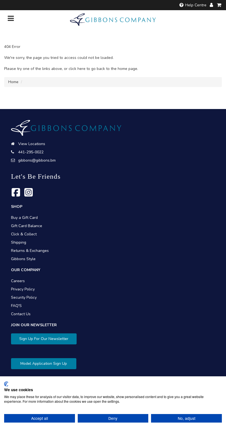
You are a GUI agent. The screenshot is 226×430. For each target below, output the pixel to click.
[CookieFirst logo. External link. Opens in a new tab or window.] (6, 384)
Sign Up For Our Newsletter (43, 338)
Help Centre (195, 5)
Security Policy (24, 297)
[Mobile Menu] (11, 19)
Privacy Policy (23, 289)
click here (77, 68)
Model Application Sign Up (43, 363)
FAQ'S (16, 305)
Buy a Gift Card (24, 217)
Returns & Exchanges (30, 250)
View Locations (31, 143)
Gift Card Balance (26, 225)
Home (13, 82)
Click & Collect (24, 234)
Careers (18, 281)
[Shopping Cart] (219, 5)
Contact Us (21, 314)
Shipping (18, 242)
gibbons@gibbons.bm (37, 160)
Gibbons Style (23, 259)
